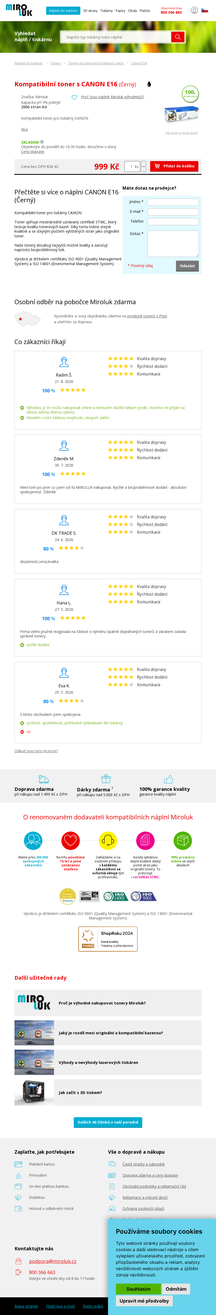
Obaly (132, 10)
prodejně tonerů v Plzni (147, 315)
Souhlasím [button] (138, 1289)
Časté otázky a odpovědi (143, 1164)
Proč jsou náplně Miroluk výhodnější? (112, 96)
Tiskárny (106, 10)
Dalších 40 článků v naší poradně (108, 1122)
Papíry (120, 10)
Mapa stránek (26, 1306)
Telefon (137, 221)
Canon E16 (139, 63)
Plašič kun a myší (60, 1306)
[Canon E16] (182, 130)
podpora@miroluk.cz (52, 1261)
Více (24, 129)
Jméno (134, 201)
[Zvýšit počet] (143, 163)
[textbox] (116, 37)
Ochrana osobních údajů (143, 1208)
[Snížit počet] (143, 169)
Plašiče (145, 10)
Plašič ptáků (93, 1306)
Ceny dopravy (32, 151)
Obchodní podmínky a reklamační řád (154, 1186)
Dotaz (135, 233)
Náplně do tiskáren (63, 10)
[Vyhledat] (177, 37)
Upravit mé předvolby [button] (144, 1301)
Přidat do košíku (178, 165)
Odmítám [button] (176, 1289)
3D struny (90, 10)
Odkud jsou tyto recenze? (36, 750)
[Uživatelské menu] (194, 12)
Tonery (55, 63)
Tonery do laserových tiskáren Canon (96, 63)
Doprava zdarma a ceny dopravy (150, 1175)
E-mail (135, 211)
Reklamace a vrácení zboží (145, 1197)
